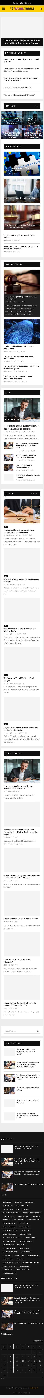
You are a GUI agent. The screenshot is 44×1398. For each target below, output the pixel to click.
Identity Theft (25, 1234)
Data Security (19, 1220)
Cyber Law (6, 1220)
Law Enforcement (9, 1248)
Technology (7, 1269)
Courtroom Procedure (11, 1209)
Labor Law (21, 1244)
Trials (5, 526)
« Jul (3, 1379)
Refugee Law (24, 1266)
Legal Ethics (24, 1248)
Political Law (8, 1259)
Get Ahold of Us (18, 3)
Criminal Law (23, 1216)
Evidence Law (23, 1223)
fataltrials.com (34, 1388)
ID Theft (10, 106)
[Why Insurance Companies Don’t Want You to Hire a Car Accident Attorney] (22, 27)
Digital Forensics (34, 1220)
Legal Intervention (10, 1252)
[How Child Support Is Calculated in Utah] (8, 467)
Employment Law (9, 1223)
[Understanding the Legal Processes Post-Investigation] (22, 282)
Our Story (28, 3)
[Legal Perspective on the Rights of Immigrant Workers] (22, 164)
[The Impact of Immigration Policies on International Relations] (22, 217)
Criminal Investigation (11, 1212)
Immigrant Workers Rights (12, 1237)
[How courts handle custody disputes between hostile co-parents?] (22, 410)
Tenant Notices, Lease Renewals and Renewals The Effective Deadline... (27, 445)
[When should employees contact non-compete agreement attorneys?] (22, 511)
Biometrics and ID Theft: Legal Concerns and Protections (11, 121)
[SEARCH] (37, 1031)
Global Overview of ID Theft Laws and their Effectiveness (11, 135)
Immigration (13, 146)
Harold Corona (10, 432)
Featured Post (14, 753)
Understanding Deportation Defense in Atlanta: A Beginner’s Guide (27, 1115)
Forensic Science (9, 1227)
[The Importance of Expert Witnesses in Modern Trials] (22, 610)
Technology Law (9, 1273)
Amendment (7, 1202)
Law (8, 392)
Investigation (14, 264)
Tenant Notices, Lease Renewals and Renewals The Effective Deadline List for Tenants (21, 832)
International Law (25, 1241)
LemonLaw (6, 1255)
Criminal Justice (9, 1216)
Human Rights (25, 1230)
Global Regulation (10, 1230)
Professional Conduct (31, 1262)
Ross (7, 584)
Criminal (26, 1209)
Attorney (18, 1202)
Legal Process (26, 1252)
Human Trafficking (9, 1234)
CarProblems (7, 1205)
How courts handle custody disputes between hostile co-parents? (26, 1052)
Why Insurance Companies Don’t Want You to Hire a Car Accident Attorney (27, 1077)
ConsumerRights (22, 1205)
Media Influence (33, 1255)
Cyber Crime (36, 1216)
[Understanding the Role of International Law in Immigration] (22, 191)
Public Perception (9, 1266)
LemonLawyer (19, 1255)
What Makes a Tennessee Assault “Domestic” (19, 95)
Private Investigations (11, 1262)
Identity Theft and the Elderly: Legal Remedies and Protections (33, 135)
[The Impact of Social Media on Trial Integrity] (22, 659)
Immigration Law (9, 1241)
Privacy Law (21, 1259)
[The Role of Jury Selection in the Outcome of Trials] (22, 560)
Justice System (8, 1244)
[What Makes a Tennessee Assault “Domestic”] (8, 477)
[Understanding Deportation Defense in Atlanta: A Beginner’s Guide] (22, 987)
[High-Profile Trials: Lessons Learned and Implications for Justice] (22, 709)
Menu (33, 494)
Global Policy (24, 1227)
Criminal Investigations (32, 1212)
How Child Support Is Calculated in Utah (18, 88)
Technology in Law (23, 1269)
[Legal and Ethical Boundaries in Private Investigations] (22, 331)
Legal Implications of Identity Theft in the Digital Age (32, 121)
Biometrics (29, 1202)
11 (10, 1361)
